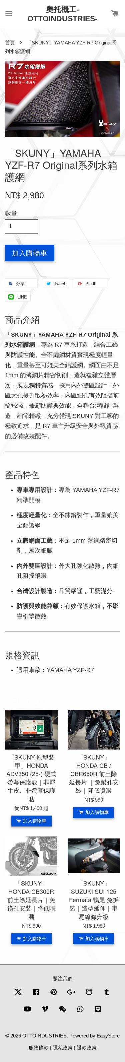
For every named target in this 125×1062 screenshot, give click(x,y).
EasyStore (108, 1035)
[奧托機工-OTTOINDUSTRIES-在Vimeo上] (45, 1012)
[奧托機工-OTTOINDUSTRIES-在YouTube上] (27, 1012)
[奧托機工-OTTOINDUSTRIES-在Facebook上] (36, 995)
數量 (11, 213)
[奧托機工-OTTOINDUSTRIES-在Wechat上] (62, 1012)
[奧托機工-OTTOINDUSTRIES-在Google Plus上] (71, 995)
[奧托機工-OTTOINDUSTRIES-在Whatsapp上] (80, 1012)
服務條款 (39, 1047)
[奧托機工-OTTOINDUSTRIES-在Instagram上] (89, 995)
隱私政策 (63, 1047)
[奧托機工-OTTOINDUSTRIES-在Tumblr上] (106, 995)
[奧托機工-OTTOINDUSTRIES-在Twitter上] (18, 995)
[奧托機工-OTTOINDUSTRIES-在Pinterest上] (53, 995)
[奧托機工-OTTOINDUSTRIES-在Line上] (98, 1012)
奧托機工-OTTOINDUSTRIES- (62, 14)
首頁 (10, 42)
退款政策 (87, 1047)
